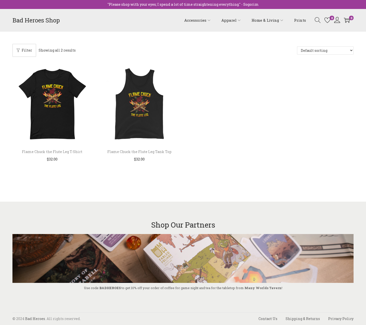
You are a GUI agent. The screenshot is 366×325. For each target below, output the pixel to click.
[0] (327, 20)
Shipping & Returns (303, 318)
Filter (27, 50)
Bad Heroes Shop (36, 20)
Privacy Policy (341, 318)
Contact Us (267, 318)
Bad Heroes (35, 318)
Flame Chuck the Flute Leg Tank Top (139, 151)
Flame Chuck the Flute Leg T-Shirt (52, 151)
